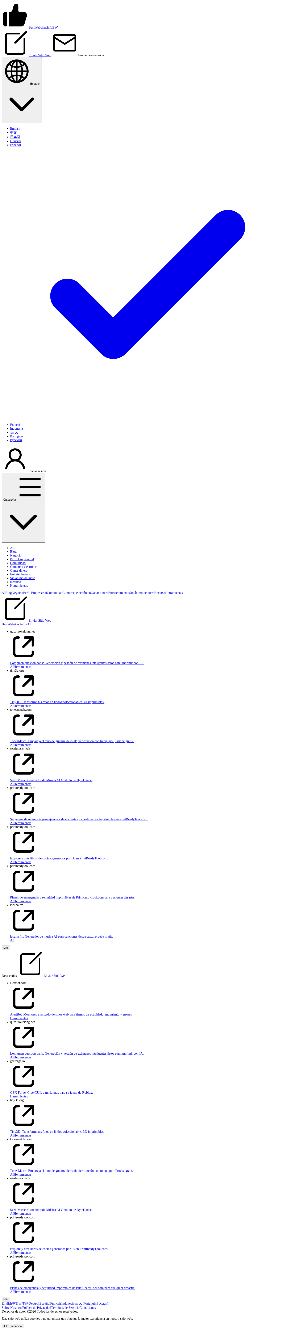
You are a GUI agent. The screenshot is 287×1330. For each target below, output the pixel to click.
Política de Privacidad (36, 1307)
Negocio (15, 555)
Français (55, 1303)
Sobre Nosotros (12, 1307)
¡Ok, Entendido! (12, 1326)
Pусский (103, 1303)
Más (6, 947)
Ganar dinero (19, 570)
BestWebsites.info (13, 624)
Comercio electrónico (24, 566)
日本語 (23, 1303)
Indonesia (67, 1303)
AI (12, 548)
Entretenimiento (20, 574)
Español (44, 1303)
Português (90, 1303)
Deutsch (34, 1303)
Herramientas (19, 585)
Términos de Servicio (65, 1307)
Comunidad (18, 563)
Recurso (15, 582)
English (7, 1303)
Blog (13, 551)
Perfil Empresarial (22, 559)
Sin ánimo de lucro (22, 578)
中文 (15, 1303)
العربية (78, 1303)
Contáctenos (87, 1307)
